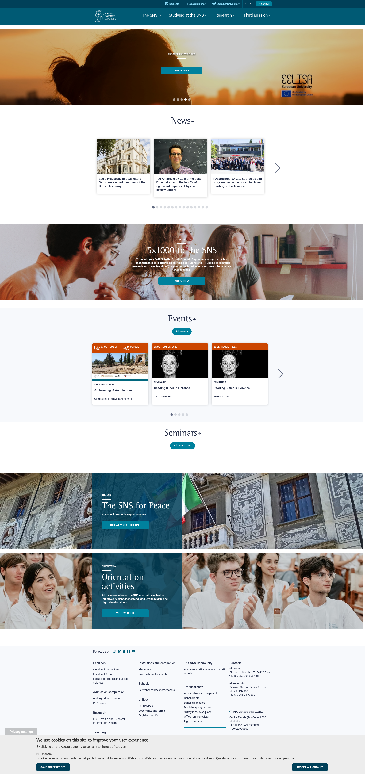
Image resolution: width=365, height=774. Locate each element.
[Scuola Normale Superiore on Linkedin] (124, 651)
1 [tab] (174, 100)
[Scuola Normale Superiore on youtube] (133, 651)
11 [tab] (191, 207)
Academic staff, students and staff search (204, 671)
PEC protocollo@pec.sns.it (248, 711)
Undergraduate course (106, 698)
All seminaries (182, 445)
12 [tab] (195, 207)
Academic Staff (197, 3)
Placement (145, 669)
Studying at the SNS (186, 15)
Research (223, 15)
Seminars (180, 433)
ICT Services (146, 705)
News (180, 121)
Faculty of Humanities (106, 669)
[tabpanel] (123, 168)
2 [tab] (178, 100)
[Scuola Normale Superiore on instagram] (114, 651)
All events (182, 331)
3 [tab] (182, 100)
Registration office (149, 715)
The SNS (149, 15)
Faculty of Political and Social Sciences (110, 680)
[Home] (104, 16)
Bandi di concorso (194, 702)
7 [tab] (176, 207)
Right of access (193, 721)
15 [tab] (207, 207)
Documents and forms (152, 710)
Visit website (125, 613)
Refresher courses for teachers (157, 690)
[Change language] (250, 3)
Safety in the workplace (197, 712)
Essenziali (46, 754)
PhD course (100, 703)
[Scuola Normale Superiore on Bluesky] (119, 651)
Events (180, 319)
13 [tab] (199, 207)
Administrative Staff (228, 3)
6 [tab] (172, 207)
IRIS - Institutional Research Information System (109, 721)
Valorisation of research (153, 674)
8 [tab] (180, 207)
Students (174, 3)
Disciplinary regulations (197, 707)
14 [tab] (203, 207)
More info (182, 280)
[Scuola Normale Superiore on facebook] (128, 651)
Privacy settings (21, 731)
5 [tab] (189, 100)
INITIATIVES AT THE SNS (125, 525)
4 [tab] (185, 100)
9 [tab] (184, 207)
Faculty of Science (103, 674)
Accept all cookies (310, 767)
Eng (247, 4)
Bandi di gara (192, 697)
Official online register (196, 716)
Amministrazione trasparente (201, 693)
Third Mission (256, 15)
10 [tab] (188, 207)
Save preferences (53, 767)
